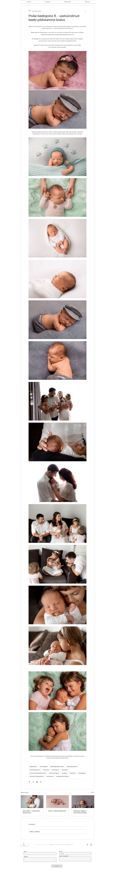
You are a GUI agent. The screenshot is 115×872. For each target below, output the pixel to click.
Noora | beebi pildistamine (57, 811)
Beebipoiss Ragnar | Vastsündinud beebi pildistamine (80, 812)
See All (92, 792)
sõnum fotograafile (63, 856)
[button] (47, 1)
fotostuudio (46, 770)
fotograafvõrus (33, 766)
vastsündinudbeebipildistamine (38, 773)
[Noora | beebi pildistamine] (57, 801)
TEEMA (26, 856)
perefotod (64, 773)
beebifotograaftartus (35, 770)
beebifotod (72, 773)
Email (60, 851)
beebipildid (65, 770)
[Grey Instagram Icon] (91, 844)
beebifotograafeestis (72, 766)
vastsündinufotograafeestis (37, 776)
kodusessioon (50, 776)
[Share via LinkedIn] (37, 782)
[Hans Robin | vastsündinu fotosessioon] (32, 801)
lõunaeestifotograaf (54, 773)
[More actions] (85, 11)
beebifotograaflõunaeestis (57, 766)
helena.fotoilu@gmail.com (66, 844)
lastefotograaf (55, 770)
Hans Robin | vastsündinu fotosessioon (31, 812)
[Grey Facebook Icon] (87, 844)
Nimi (25, 851)
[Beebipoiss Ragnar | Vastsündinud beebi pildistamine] (83, 801)
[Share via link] (41, 782)
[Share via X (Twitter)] (33, 782)
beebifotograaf (44, 766)
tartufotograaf (81, 773)
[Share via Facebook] (29, 782)
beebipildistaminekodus (62, 776)
